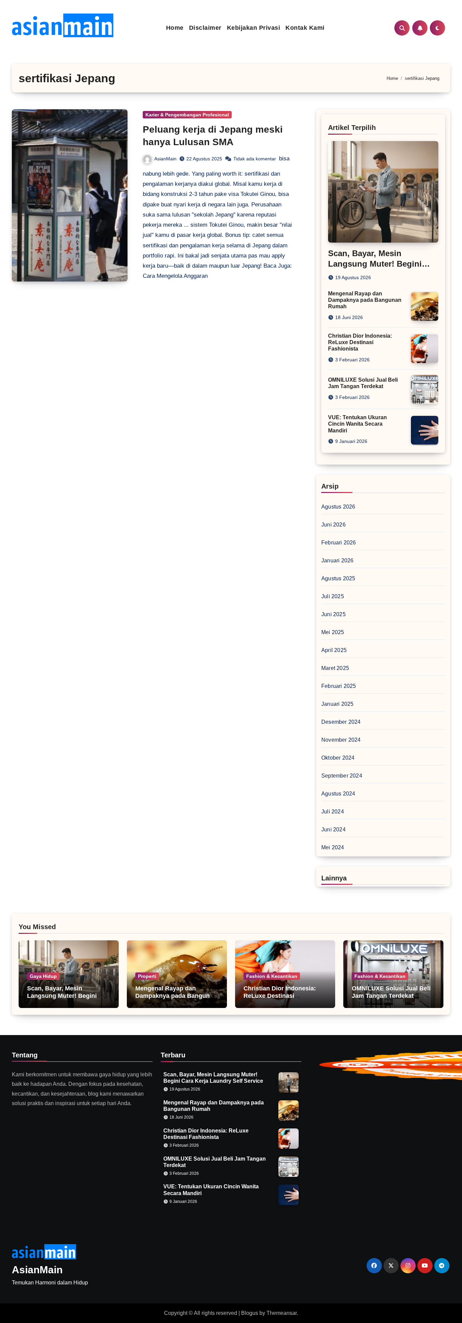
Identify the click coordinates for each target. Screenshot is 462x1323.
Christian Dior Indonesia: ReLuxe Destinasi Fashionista (360, 342)
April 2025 (334, 650)
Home (175, 27)
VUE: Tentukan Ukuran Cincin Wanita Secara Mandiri (357, 423)
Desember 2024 (341, 722)
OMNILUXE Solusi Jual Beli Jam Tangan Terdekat (391, 992)
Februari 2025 (338, 686)
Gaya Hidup (43, 976)
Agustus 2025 (338, 578)
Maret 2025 (335, 668)
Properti (147, 976)
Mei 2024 (332, 847)
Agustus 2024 (338, 794)
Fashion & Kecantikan (271, 976)
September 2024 (341, 776)
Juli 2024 (332, 811)
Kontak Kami (305, 27)
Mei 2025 (332, 632)
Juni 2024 (333, 829)
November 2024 (341, 740)
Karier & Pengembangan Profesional (187, 114)
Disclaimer (205, 27)
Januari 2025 (337, 704)
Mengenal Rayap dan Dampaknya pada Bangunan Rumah (364, 300)
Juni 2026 (333, 525)
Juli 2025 (332, 596)
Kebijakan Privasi (253, 27)
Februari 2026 (338, 542)
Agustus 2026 (338, 507)
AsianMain (165, 158)
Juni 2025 (333, 614)
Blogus (249, 1313)
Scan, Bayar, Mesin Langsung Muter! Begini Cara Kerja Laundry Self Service (62, 999)
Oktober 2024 (337, 758)
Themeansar (282, 1313)
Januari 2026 (337, 560)
